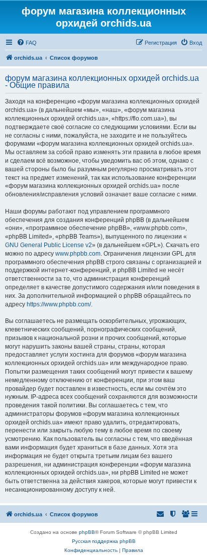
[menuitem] (27, 43)
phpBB (87, 532)
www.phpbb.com (77, 253)
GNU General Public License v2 (48, 245)
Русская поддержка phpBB (104, 541)
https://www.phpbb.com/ (59, 304)
